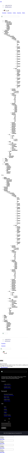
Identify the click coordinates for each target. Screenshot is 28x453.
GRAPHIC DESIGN (11, 157)
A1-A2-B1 (15, 97)
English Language (14, 38)
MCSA (15, 140)
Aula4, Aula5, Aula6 (15, 110)
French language (14, 123)
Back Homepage (4, 367)
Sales (13, 147)
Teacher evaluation (9, 166)
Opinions (7, 164)
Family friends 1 (18, 48)
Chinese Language (14, 133)
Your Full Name (4, 418)
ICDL (13, 135)
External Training (6, 31)
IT (9, 134)
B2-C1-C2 (15, 101)
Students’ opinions (9, 169)
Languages (11, 36)
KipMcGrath (8, 21)
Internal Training (6, 190)
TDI (1, 1)
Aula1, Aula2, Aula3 (15, 107)
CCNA (15, 139)
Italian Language (14, 94)
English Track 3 (18, 83)
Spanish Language (14, 104)
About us (6, 161)
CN (12, 138)
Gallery (6, 159)
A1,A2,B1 (16, 91)
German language (14, 89)
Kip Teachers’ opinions (9, 171)
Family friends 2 (18, 51)
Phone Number (4, 421)
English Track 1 (18, 75)
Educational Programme (9, 23)
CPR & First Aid (10, 153)
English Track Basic (18, 72)
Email (2, 420)
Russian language (14, 130)
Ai (12, 136)
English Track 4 (18, 86)
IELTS (18, 69)
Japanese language (14, 125)
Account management (14, 149)
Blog (6, 158)
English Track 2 (18, 79)
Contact (6, 163)
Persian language (14, 128)
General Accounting (14, 146)
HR (10, 141)
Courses (8, 34)
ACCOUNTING (12, 144)
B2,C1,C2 (16, 92)
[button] (2, 175)
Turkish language (14, 113)
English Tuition (8, 28)
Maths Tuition (8, 26)
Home (6, 20)
